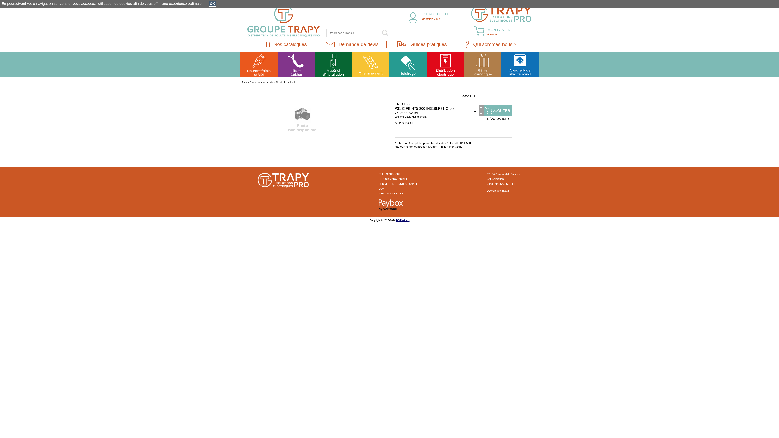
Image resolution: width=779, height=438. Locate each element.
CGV (381, 188)
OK (212, 4)
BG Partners (403, 220)
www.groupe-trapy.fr (498, 190)
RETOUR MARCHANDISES (394, 179)
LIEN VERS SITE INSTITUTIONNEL (398, 183)
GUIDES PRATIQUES (390, 174)
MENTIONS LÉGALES (391, 193)
